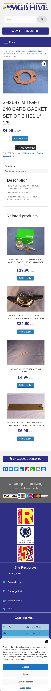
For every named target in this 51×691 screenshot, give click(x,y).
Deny (25, 674)
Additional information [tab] (15, 171)
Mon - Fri (7, 627)
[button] (47, 641)
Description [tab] (10, 166)
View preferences (25, 682)
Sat (4, 633)
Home (5, 51)
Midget (11, 51)
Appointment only (33, 633)
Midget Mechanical (23, 51)
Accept (25, 667)
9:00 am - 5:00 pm (33, 627)
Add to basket (20, 138)
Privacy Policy (25, 688)
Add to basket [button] (25, 278)
